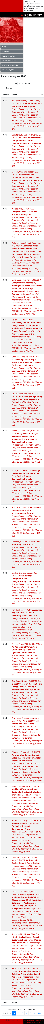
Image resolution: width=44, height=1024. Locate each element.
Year (4, 94)
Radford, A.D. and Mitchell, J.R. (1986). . (27, 982)
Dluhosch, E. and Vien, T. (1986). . (27, 766)
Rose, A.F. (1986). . (27, 521)
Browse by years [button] (8, 70)
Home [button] (4, 47)
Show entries (21, 83)
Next (40, 1013)
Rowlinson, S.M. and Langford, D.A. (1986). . (27, 732)
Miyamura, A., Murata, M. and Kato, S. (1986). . (27, 871)
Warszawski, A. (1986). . (27, 223)
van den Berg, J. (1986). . (27, 624)
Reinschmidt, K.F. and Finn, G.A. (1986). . (27, 948)
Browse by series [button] (8, 56)
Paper (14, 94)
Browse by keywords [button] (10, 65)
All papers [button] (5, 51)
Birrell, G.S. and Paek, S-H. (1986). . (27, 447)
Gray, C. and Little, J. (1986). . (27, 800)
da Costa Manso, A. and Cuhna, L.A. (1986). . (27, 114)
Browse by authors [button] (9, 61)
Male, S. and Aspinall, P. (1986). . (27, 297)
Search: (9, 88)
